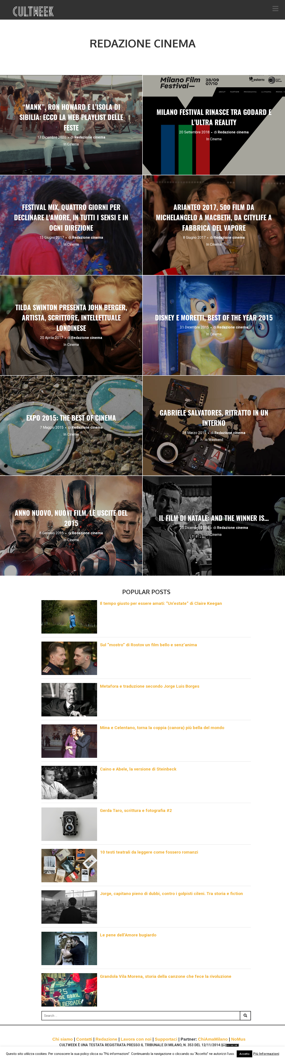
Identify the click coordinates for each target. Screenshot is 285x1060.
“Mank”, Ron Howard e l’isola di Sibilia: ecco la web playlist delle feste (71, 118)
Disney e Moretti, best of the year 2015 (214, 318)
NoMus (238, 1039)
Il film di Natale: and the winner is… (214, 519)
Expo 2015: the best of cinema (71, 418)
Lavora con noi (136, 1039)
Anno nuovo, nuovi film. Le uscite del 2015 (71, 519)
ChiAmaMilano (213, 1039)
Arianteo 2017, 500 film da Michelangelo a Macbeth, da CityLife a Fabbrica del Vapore (214, 218)
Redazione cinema (89, 137)
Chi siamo (62, 1039)
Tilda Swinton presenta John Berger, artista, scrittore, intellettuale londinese (71, 318)
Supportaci (166, 1039)
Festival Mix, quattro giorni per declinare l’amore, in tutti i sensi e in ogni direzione (71, 218)
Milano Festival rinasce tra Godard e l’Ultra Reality (214, 118)
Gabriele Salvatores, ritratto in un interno (214, 418)
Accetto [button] (244, 1054)
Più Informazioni (266, 1054)
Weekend (215, 440)
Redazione (106, 1039)
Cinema (73, 144)
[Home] (34, 11)
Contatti (84, 1039)
